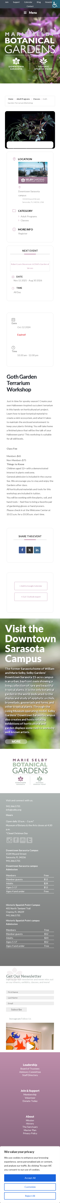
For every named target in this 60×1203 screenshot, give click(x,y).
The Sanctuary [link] (30, 1126)
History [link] (30, 1123)
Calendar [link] (28, 2)
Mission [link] (30, 1120)
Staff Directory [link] (30, 1075)
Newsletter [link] (50, 2)
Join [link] (6, 2)
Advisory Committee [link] (30, 1071)
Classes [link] (36, 99)
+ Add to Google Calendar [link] (31, 586)
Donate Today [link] (30, 1101)
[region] (30, 1174)
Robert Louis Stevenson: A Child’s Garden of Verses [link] (30, 266)
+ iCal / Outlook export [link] (31, 596)
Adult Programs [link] (23, 99)
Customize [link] (30, 1186)
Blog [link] (39, 2)
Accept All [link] (30, 1177)
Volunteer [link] (30, 1097)
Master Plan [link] (30, 1130)
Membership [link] (30, 1094)
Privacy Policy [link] (30, 1133)
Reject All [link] (30, 1195)
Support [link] (16, 2)
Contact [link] (30, 6)
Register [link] (22, 233)
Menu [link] (33, 12)
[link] (56, 4)
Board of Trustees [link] (30, 1068)
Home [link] (10, 99)
